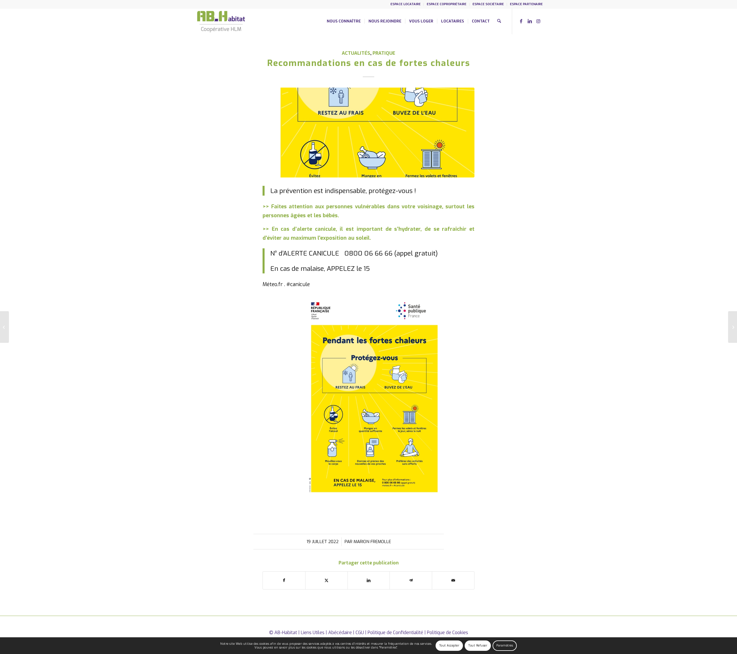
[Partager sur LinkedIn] (369, 580)
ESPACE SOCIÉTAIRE (488, 4)
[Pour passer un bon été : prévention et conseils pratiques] (4, 327)
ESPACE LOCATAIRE (405, 4)
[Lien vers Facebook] (521, 21)
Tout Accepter (449, 645)
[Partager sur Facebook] (284, 580)
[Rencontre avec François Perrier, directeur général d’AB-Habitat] (732, 327)
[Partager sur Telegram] (411, 580)
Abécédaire (340, 633)
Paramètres (504, 645)
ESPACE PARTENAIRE (526, 4)
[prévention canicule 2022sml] (368, 132)
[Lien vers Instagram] (538, 21)
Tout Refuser (477, 645)
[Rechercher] (499, 21)
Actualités (356, 53)
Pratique (384, 53)
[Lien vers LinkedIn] (529, 21)
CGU (360, 633)
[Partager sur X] (326, 580)
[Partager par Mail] (453, 580)
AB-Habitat (285, 633)
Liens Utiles (312, 633)
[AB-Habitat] (221, 21)
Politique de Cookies (447, 633)
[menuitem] (406, 4)
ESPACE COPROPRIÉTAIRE (446, 4)
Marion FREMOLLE (372, 542)
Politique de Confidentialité (395, 633)
